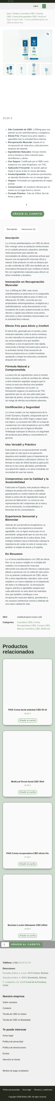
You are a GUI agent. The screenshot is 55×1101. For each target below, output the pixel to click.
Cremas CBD (43, 625)
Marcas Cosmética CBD (28, 629)
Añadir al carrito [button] (27, 720)
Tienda (16, 13)
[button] (44, 6)
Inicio (9, 13)
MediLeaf (45, 629)
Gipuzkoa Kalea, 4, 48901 (25, 977)
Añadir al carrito (27, 214)
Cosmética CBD (27, 13)
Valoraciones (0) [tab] (28, 229)
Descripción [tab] (12, 229)
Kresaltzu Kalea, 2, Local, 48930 (25, 973)
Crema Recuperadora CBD (24, 16)
